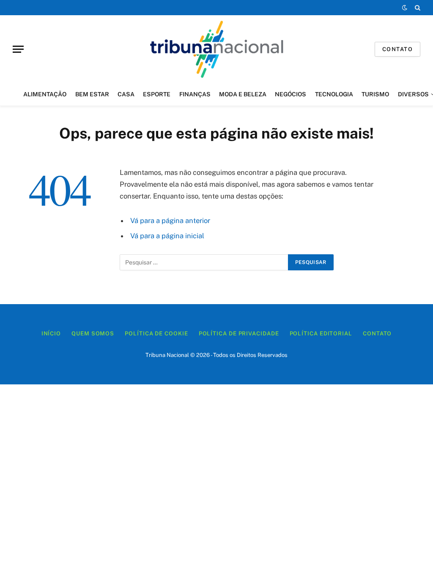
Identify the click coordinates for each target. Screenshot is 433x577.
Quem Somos (92, 333)
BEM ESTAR (92, 94)
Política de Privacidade (239, 333)
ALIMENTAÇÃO (44, 94)
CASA (126, 94)
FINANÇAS (195, 94)
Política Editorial (321, 333)
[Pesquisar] (416, 7)
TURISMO (375, 94)
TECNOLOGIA (334, 94)
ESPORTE (156, 94)
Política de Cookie (156, 333)
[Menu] (18, 49)
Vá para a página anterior (170, 220)
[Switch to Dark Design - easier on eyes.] (404, 8)
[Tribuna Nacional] (216, 49)
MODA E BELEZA (242, 94)
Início (51, 333)
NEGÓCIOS (290, 94)
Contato (397, 49)
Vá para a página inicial (167, 235)
